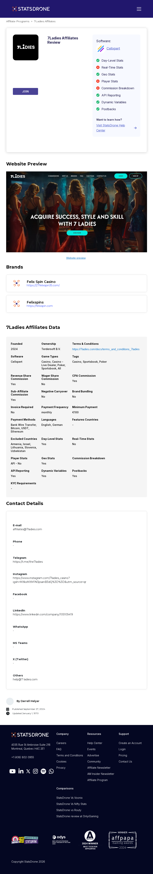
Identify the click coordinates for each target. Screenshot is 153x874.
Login (122, 749)
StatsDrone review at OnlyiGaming (77, 816)
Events (91, 749)
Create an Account (130, 743)
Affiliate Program (97, 780)
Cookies (61, 761)
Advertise (93, 755)
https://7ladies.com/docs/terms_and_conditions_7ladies (106, 349)
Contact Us (125, 761)
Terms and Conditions (69, 755)
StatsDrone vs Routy (68, 810)
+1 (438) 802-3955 (22, 757)
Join (25, 91)
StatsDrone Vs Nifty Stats (71, 803)
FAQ (58, 749)
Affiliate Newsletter (98, 767)
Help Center (94, 743)
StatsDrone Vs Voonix (69, 797)
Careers (61, 743)
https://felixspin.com (40, 306)
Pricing (123, 755)
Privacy (60, 767)
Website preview (76, 257)
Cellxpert (113, 48)
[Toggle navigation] (138, 9)
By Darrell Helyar (28, 701)
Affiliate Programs (17, 21)
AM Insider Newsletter (100, 773)
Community (94, 761)
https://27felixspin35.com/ (43, 285)
